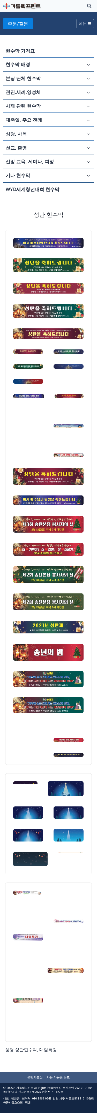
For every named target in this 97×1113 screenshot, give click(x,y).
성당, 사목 (16, 133)
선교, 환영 (16, 147)
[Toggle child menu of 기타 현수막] (88, 175)
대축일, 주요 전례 (24, 120)
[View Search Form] (89, 6)
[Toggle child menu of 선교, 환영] (88, 147)
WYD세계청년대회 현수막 (32, 189)
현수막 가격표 (20, 51)
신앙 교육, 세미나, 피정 (30, 161)
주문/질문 (18, 24)
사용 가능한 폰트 (58, 1077)
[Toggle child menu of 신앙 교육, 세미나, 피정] (88, 161)
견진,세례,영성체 (23, 92)
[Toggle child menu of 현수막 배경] (88, 64)
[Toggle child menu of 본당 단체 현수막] (88, 78)
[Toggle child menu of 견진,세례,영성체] (88, 91)
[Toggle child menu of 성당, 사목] (88, 133)
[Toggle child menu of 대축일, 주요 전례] (88, 119)
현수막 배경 (18, 64)
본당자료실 (35, 1077)
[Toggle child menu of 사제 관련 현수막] (88, 106)
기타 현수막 (18, 175)
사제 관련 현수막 (23, 106)
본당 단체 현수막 (23, 78)
